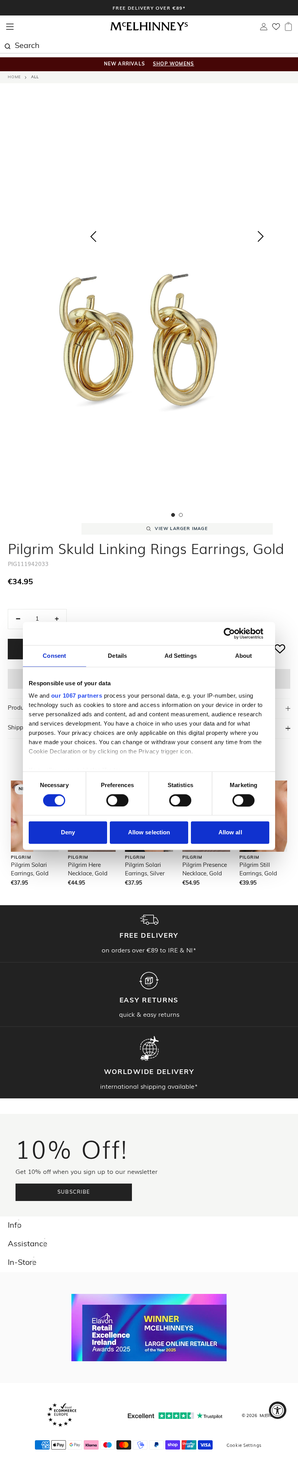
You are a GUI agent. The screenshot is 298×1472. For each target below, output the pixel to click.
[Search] (7, 45)
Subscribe (73, 1192)
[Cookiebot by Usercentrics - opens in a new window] (235, 633)
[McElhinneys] (149, 29)
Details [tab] (117, 655)
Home (14, 77)
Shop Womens (173, 64)
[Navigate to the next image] (261, 238)
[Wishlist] (276, 29)
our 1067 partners (76, 695)
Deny (68, 832)
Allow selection (149, 832)
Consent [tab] (54, 655)
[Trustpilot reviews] (175, 1415)
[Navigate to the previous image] (93, 235)
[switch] (117, 800)
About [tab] (243, 655)
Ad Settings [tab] (181, 655)
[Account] (263, 29)
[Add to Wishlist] (280, 649)
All (35, 77)
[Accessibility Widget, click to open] (277, 1410)
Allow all (230, 832)
